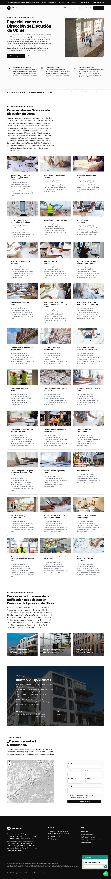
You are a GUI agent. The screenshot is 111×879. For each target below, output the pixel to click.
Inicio (65, 8)
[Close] (106, 857)
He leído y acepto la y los (83, 796)
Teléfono (88, 771)
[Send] (105, 866)
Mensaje (70, 786)
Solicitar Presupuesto (14, 56)
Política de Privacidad (87, 795)
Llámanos (30, 56)
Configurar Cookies (87, 842)
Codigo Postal (72, 778)
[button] (30, 781)
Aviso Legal (84, 831)
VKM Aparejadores (18, 8)
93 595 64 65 (87, 8)
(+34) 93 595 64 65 (54, 836)
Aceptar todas (84, 2)
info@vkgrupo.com (54, 839)
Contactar (98, 8)
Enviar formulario (84, 801)
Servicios (72, 8)
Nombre (70, 763)
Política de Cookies (87, 834)
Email (69, 771)
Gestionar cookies (98, 2)
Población (88, 778)
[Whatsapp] (105, 873)
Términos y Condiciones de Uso (78, 797)
